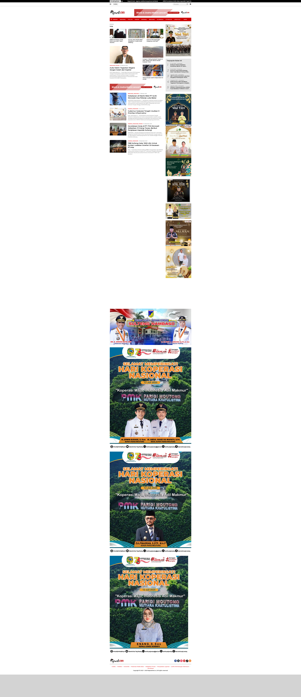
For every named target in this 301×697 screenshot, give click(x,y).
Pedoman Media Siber (137, 666)
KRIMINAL (144, 19)
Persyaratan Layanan (163, 666)
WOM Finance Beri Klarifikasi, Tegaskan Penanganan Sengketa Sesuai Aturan (180, 82)
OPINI (185, 19)
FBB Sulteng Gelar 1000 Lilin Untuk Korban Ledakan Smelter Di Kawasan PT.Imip (143, 145)
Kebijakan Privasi (151, 666)
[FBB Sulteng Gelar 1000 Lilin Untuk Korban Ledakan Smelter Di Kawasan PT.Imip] (118, 147)
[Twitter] (178, 661)
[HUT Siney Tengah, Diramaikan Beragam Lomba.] (118, 33)
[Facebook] (175, 661)
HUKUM (137, 19)
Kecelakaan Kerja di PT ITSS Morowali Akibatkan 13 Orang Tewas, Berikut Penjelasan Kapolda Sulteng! (143, 128)
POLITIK (130, 19)
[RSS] (190, 661)
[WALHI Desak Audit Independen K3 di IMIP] (153, 70)
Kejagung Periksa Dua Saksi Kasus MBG (155, 40)
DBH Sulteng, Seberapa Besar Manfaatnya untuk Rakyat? (135, 41)
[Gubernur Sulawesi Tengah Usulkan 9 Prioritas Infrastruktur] (118, 114)
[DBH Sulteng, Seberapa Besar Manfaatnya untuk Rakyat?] (136, 33)
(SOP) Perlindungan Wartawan (180, 666)
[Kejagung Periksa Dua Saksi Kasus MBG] (155, 33)
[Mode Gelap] (190, 4)
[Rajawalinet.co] (117, 12)
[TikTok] (187, 661)
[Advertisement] (150, 291)
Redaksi (119, 666)
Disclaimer (151, 668)
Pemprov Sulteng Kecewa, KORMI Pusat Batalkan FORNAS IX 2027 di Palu (180, 88)
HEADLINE (112, 65)
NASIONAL (123, 19)
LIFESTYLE (177, 19)
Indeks (115, 4)
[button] (187, 4)
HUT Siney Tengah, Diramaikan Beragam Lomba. (116, 41)
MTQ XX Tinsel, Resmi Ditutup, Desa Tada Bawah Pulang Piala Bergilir (179, 71)
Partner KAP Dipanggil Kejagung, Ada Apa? (132, 1)
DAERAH (130, 108)
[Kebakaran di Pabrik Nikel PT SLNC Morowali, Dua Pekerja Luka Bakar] (118, 99)
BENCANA (152, 19)
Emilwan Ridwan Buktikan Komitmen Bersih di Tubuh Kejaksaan (178, 65)
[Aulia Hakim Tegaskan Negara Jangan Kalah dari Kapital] (125, 54)
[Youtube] (184, 661)
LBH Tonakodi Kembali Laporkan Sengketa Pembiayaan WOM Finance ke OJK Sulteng (180, 76)
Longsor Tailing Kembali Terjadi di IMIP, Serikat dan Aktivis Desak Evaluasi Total (153, 60)
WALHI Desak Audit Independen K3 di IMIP (153, 78)
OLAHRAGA (160, 19)
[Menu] (111, 4)
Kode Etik (126, 666)
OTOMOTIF (169, 19)
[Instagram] (181, 661)
